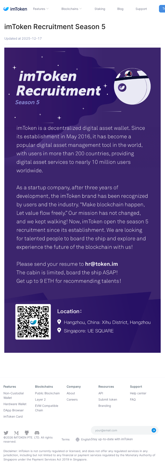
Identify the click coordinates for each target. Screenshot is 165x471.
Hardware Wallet (14, 404)
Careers (72, 399)
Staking (100, 9)
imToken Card (13, 416)
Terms (65, 439)
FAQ (133, 399)
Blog (120, 9)
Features (39, 9)
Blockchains (69, 9)
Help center (138, 393)
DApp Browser (13, 410)
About (71, 393)
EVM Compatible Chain (46, 408)
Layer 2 (40, 399)
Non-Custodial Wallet (13, 395)
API (100, 393)
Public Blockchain (47, 393)
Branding (104, 405)
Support (141, 9)
